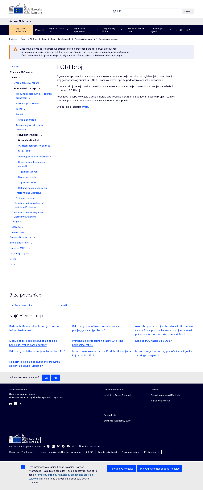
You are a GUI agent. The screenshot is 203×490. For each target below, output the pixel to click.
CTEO (179, 30)
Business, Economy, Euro (117, 420)
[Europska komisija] (31, 8)
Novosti (62, 305)
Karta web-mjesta (160, 400)
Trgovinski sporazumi (79, 30)
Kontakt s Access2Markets (118, 395)
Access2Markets (18, 389)
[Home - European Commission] (29, 439)
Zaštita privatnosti (107, 452)
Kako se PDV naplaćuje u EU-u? (153, 340)
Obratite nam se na (89, 446)
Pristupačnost (151, 452)
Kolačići (89, 452)
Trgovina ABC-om (56, 30)
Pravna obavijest (131, 452)
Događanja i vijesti (157, 30)
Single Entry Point (108, 30)
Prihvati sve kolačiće (121, 468)
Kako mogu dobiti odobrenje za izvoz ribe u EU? (37, 351)
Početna (39, 30)
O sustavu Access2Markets (165, 395)
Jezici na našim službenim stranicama (61, 452)
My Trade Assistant (21, 30)
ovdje (85, 106)
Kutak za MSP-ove (136, 30)
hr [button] (119, 11)
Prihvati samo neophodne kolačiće (160, 468)
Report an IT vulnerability (23, 452)
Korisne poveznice (21, 305)
